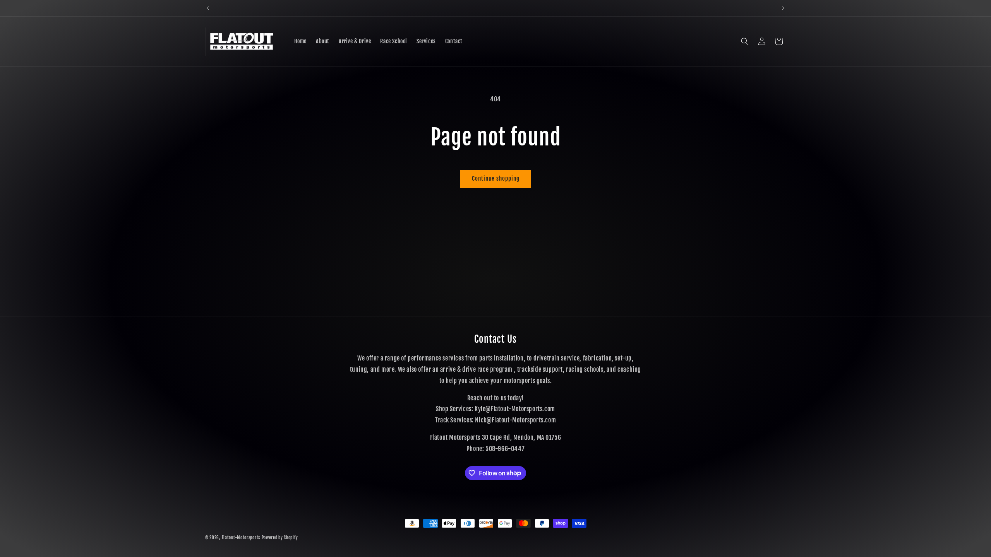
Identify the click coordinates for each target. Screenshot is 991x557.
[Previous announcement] (207, 8)
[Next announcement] (783, 8)
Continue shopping (496, 178)
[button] (744, 41)
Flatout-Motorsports (241, 537)
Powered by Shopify (280, 537)
